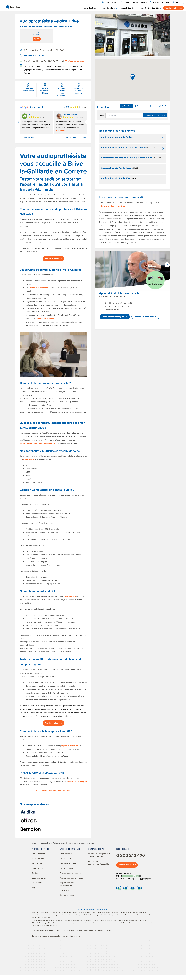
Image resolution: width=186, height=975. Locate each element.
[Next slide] (87, 122)
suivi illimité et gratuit (38, 287)
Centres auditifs (96, 848)
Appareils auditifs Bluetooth (71, 877)
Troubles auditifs (66, 858)
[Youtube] (139, 888)
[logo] (13, 7)
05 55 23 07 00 (34, 55)
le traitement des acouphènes (112, 206)
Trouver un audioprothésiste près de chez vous (100, 855)
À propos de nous (40, 848)
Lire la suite (60, 130)
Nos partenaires (38, 853)
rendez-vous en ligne (77, 781)
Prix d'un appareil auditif (70, 890)
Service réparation (67, 895)
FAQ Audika (37, 882)
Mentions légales (102, 910)
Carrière (35, 873)
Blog (33, 887)
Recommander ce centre (76, 137)
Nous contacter (38, 858)
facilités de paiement (45, 318)
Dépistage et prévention (70, 863)
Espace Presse (38, 868)
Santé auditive (66, 853)
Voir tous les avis (27, 137)
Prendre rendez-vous (173, 8)
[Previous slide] (18, 122)
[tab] (91, 8)
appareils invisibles (69, 745)
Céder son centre (39, 877)
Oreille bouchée (66, 868)
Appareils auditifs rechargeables (67, 884)
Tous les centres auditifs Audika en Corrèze (53, 790)
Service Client (37, 863)
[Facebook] (118, 888)
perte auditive (69, 596)
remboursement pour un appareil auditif (37, 443)
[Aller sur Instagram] (132, 888)
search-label (183, 3)
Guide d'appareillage (70, 848)
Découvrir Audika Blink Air (145, 316)
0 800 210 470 (130, 855)
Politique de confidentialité (86, 910)
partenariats (28, 459)
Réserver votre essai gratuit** (114, 316)
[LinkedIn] (125, 888)
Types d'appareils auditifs (70, 873)
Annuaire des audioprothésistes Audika (98, 862)
